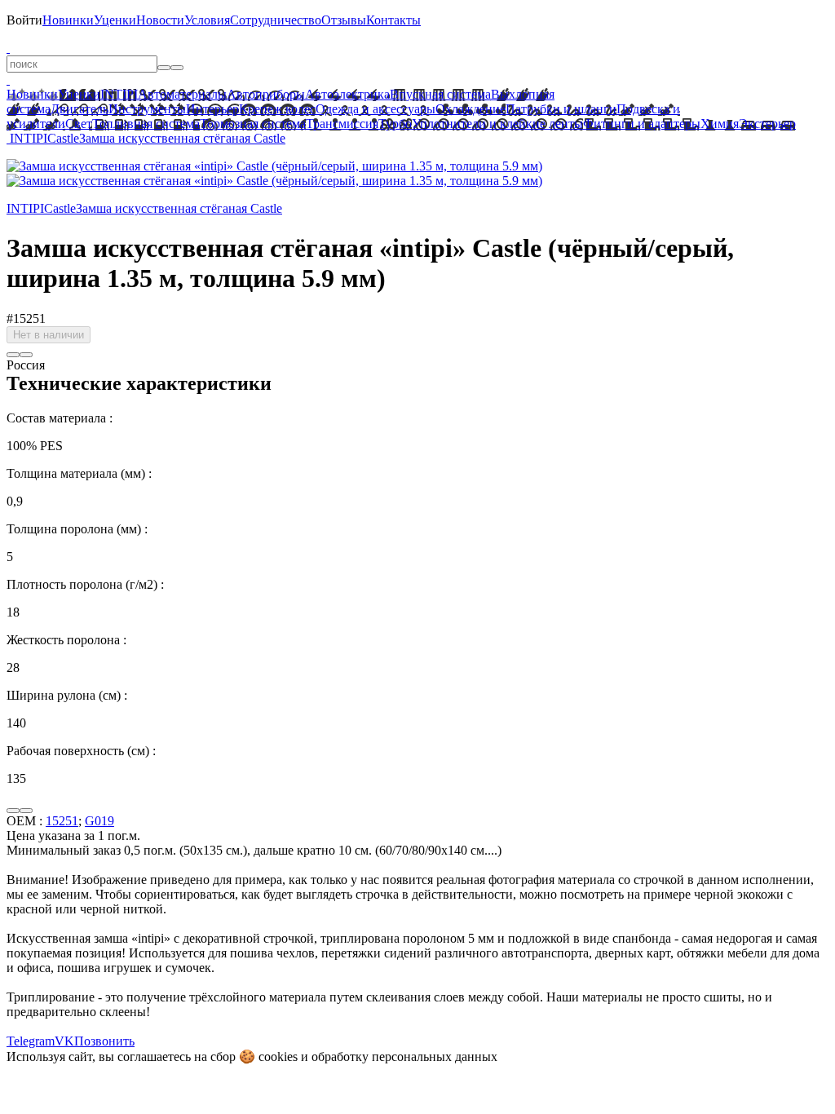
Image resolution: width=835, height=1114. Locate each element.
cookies (278, 1056)
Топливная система (146, 123)
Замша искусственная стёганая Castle (182, 138)
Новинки (68, 20)
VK (64, 1041)
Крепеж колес (277, 109)
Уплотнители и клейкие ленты (497, 123)
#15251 (26, 318)
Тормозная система (253, 123)
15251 (62, 821)
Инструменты (147, 109)
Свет (78, 123)
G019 (99, 821)
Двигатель (79, 109)
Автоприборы (266, 94)
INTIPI (119, 94)
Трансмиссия (342, 123)
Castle (63, 138)
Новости (160, 20)
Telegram (31, 1041)
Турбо (395, 123)
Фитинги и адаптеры (641, 123)
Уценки (115, 20)
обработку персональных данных (404, 1056)
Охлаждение (470, 109)
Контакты (393, 20)
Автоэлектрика (347, 94)
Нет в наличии (48, 335)
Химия (719, 123)
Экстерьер (767, 123)
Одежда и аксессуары (375, 109)
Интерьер (212, 109)
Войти (24, 20)
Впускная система (440, 94)
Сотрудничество (275, 20)
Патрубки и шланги (561, 109)
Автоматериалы (182, 94)
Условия (207, 20)
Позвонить (104, 1041)
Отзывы (343, 20)
